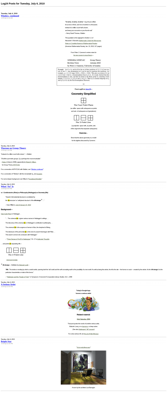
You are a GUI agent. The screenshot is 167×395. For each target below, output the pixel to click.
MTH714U (16, 165)
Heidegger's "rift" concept (86, 329)
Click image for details (11, 260)
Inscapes (39, 174)
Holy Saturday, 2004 (83, 319)
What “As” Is (7, 186)
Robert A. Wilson (31, 162)
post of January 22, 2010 (23, 205)
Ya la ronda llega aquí (83, 347)
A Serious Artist (8, 284)
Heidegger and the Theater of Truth (18, 277)
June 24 (88, 89)
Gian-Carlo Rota (6, 214)
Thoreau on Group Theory (13, 148)
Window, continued (10, 16)
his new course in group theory (82, 55)
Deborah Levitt (23, 265)
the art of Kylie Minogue (91, 334)
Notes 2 (4, 162)
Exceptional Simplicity (35, 179)
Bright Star (6, 341)
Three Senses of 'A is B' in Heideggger (18, 239)
